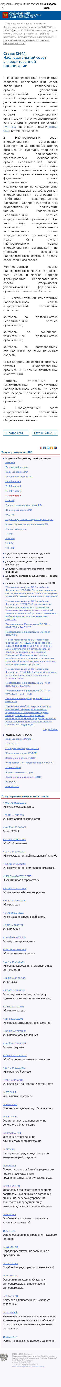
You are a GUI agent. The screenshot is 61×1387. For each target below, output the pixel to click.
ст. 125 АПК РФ (10, 1337)
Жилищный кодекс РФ (18, 510)
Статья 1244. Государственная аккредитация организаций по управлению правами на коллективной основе (17, 433)
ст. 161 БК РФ (9, 1214)
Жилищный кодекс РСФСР (20, 753)
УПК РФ (10, 548)
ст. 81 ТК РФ (9, 1149)
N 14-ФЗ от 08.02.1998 (14, 978)
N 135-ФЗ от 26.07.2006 (14, 949)
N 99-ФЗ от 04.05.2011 (14, 962)
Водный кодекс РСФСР (18, 738)
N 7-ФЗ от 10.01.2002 (13, 913)
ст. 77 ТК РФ (9, 1231)
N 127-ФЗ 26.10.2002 (13, 1019)
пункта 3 (9, 126)
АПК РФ (10, 462)
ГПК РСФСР (12, 743)
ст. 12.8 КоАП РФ (11, 1186)
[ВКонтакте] (44, 447)
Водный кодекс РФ (16, 471)
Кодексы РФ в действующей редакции (28, 458)
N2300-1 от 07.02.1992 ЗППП (17, 876)
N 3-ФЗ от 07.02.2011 (13, 925)
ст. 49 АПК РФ (10, 1312)
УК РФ (9, 543)
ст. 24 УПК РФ (10, 1275)
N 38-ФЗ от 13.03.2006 (14, 900)
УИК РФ (10, 538)
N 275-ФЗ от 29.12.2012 (14, 864)
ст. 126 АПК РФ (10, 1296)
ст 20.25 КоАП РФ (12, 1133)
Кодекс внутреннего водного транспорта (29, 519)
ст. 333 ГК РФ (9, 1092)
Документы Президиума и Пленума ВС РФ (30, 583)
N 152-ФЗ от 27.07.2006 (14, 1031)
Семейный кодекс (15, 529)
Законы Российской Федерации (24, 557)
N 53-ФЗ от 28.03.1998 (14, 1067)
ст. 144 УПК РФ (10, 1247)
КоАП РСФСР (13, 767)
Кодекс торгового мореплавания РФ (26, 524)
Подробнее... (50, 729)
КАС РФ (9, 514)
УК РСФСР (11, 781)
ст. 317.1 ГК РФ (10, 1104)
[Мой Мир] (55, 447)
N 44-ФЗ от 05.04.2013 (14, 1043)
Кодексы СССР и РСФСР (19, 734)
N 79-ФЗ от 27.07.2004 (14, 851)
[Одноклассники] (52, 447)
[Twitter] (48, 447)
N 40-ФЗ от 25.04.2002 (14, 827)
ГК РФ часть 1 (13, 481)
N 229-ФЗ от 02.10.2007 (15, 1055)
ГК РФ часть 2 (13, 486)
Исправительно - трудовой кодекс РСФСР (29, 762)
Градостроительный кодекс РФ (23, 505)
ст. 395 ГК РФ (9, 1116)
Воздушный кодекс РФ (18, 476)
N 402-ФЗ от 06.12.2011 (14, 937)
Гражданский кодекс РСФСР (22, 748)
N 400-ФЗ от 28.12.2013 (14, 803)
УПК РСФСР (12, 786)
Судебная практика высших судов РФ (27, 553)
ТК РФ (9, 533)
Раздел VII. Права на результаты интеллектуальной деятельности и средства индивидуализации (29, 37)
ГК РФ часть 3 (13, 491)
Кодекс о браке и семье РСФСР (23, 777)
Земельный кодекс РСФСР (20, 758)
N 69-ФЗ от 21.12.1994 (13, 815)
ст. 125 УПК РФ (10, 1263)
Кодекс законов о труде (19, 772)
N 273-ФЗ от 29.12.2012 (14, 839)
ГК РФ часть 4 (13, 495)
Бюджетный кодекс (16, 467)
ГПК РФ (9, 500)
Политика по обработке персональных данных (28, 1366)
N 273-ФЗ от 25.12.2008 (14, 888)
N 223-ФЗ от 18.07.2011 (14, 990)
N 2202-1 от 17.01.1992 (13, 1006)
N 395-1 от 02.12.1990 (13, 1080)
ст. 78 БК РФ (9, 1165)
